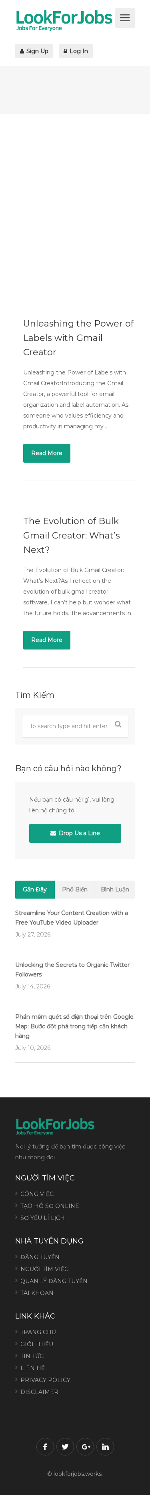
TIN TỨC (32, 1356)
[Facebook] (45, 1446)
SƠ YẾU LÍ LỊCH (42, 1218)
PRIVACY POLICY (45, 1380)
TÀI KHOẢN (37, 1293)
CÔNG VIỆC (37, 1194)
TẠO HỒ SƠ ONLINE (49, 1206)
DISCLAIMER (39, 1392)
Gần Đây (35, 889)
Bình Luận (115, 889)
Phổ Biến (75, 889)
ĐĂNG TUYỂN (40, 1257)
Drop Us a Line (78, 833)
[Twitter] (65, 1446)
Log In (78, 51)
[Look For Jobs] (64, 20)
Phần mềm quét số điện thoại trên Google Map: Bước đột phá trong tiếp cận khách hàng (74, 1026)
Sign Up (36, 51)
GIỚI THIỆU (36, 1344)
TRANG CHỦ (38, 1332)
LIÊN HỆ (32, 1368)
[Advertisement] (75, 208)
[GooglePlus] (85, 1446)
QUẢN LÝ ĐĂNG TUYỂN (54, 1281)
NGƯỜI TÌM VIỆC (44, 1269)
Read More (46, 453)
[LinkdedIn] (105, 1446)
